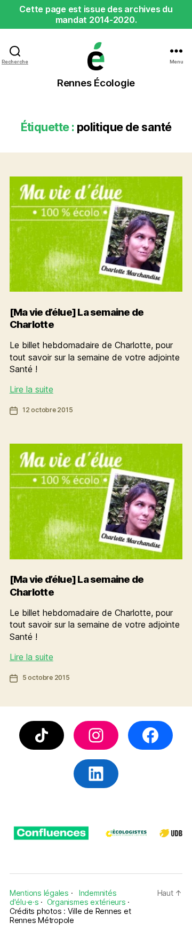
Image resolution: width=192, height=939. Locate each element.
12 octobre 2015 (47, 410)
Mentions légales (39, 892)
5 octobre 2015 (46, 677)
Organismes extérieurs (86, 901)
